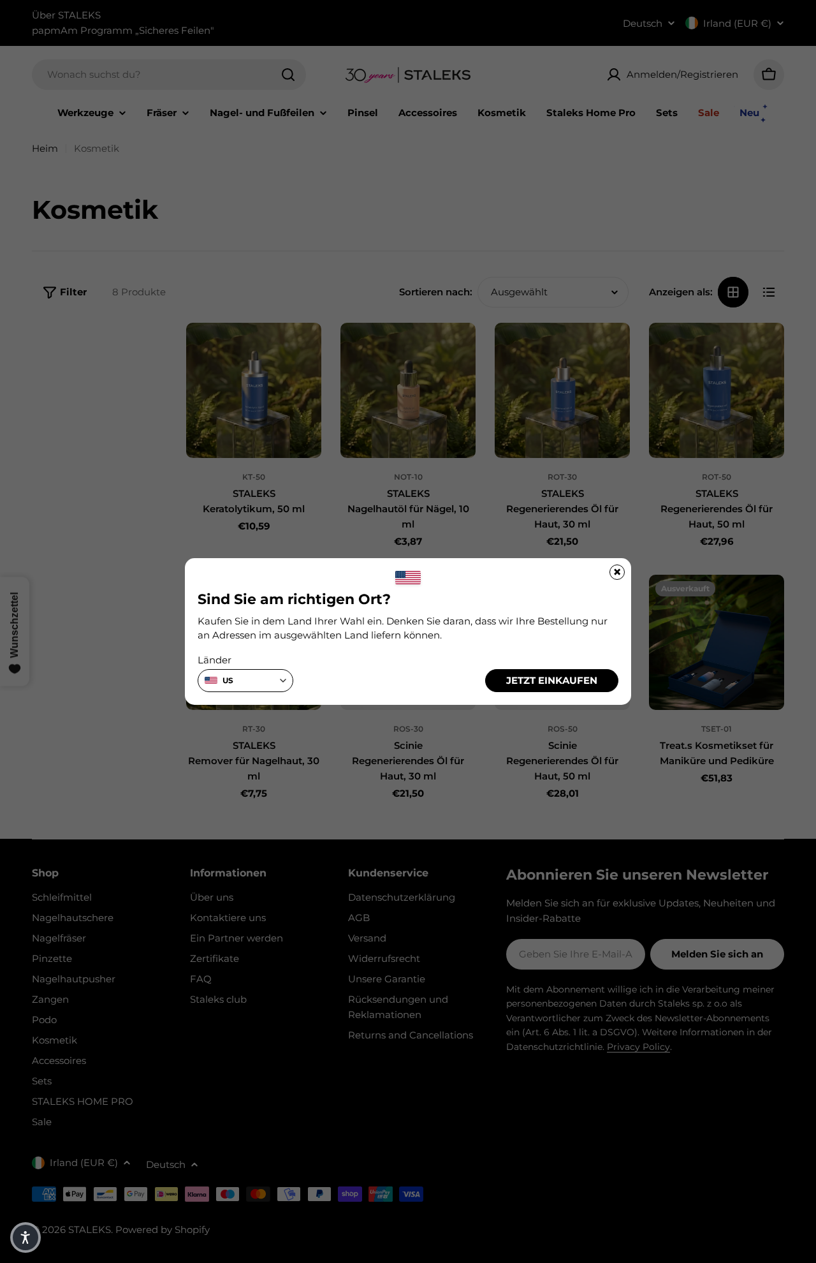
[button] (25, 1237)
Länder (214, 660)
